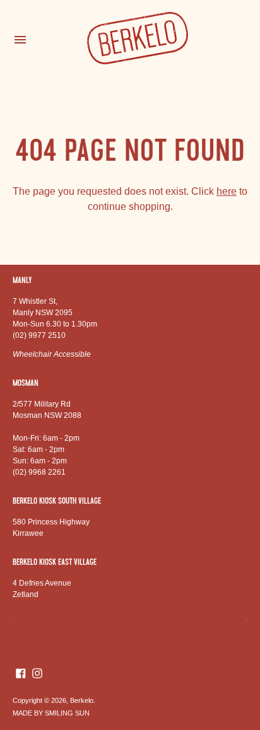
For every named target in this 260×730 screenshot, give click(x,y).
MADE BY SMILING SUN (51, 713)
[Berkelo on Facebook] (21, 673)
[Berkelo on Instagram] (37, 673)
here (226, 191)
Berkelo (81, 700)
